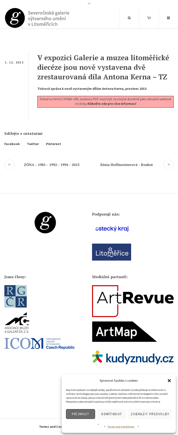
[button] (169, 380)
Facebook (12, 144)
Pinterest (53, 144)
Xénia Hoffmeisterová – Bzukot (126, 164)
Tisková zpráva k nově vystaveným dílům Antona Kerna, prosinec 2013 (92, 88)
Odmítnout (111, 414)
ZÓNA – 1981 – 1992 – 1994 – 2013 (51, 164)
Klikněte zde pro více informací (111, 103)
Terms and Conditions (120, 426)
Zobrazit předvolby (150, 414)
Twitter (33, 144)
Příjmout (80, 414)
